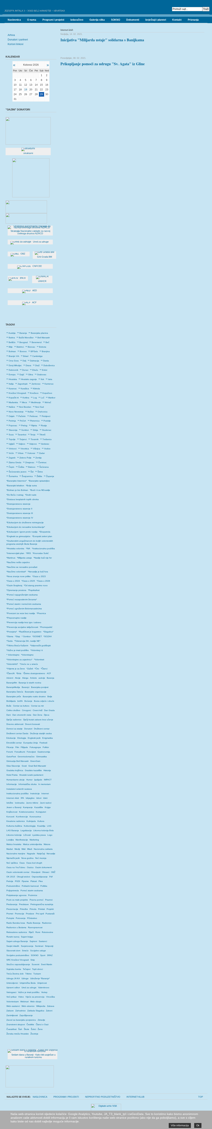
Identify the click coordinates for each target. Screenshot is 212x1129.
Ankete (33, 678)
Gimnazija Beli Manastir (17, 761)
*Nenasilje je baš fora (38, 571)
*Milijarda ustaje (24, 558)
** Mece (23, 402)
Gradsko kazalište (33, 770)
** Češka (20, 467)
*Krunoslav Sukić (41, 553)
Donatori (28, 729)
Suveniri (35, 964)
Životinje (34, 1034)
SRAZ (50, 955)
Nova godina (27, 858)
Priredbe (24, 909)
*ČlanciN (10, 673)
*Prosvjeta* (11, 632)
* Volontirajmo (12, 655)
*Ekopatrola (44, 532)
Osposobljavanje (40, 877)
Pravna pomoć (36, 900)
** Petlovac (32, 416)
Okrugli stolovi (23, 877)
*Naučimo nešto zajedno (18, 562)
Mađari (9, 849)
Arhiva (11, 35)
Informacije (11, 784)
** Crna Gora (12, 361)
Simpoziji (49, 946)
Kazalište (38, 807)
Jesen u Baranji (13, 807)
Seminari (39, 946)
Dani (8, 715)
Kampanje (28, 807)
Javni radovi (45, 803)
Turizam (37, 974)
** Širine (39, 472)
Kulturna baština (14, 826)
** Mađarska (12, 402)
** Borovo (22, 351)
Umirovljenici (12, 983)
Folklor (46, 747)
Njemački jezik (13, 858)
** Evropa (11, 374)
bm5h (20, 701)
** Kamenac (48, 384)
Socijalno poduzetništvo (17, 955)
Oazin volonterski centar (17, 872)
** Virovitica (23, 448)
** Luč (41, 397)
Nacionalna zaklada (43, 849)
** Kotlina (24, 397)
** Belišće (11, 342)
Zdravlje (41, 1020)
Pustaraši (50, 913)
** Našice (10, 407)
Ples (41, 881)
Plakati (33, 881)
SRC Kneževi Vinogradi (17, 960)
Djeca (46, 715)
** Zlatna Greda (13, 462)
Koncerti (10, 816)
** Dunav (24, 370)
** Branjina (45, 351)
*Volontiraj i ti (36, 650)
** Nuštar (29, 412)
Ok (197, 1125)
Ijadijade (38, 780)
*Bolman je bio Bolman (17, 490)
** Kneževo (33, 393)
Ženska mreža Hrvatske (17, 1034)
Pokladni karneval (30, 886)
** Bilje (9, 347)
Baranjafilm (11, 683)
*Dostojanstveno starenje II (19, 509)
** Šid (31, 472)
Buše (8, 706)
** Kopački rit (12, 397)
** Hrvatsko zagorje (28, 379)
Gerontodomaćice (26, 756)
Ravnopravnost (35, 927)
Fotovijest (31, 752)
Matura (47, 844)
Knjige (48, 807)
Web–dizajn (35, 1001)
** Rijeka (33, 425)
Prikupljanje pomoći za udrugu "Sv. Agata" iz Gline (102, 63)
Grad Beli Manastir (37, 766)
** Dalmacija (33, 361)
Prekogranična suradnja (41, 904)
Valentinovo (43, 987)
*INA (28, 548)
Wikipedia (40, 1006)
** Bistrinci (19, 347)
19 (25, 89)
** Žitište (38, 476)
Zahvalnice (20, 1010)
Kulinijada (31, 821)
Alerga (25, 678)
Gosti (24, 766)
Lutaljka (10, 840)
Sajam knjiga (27, 937)
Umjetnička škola (28, 983)
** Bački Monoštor (25, 337)
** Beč (46, 342)
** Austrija (11, 333)
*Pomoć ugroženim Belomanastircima (24, 608)
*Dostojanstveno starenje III (19, 513)
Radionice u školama (16, 927)
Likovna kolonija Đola (43, 830)
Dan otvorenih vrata (21, 715)
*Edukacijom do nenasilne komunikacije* (25, 527)
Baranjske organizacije (35, 692)
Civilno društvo (13, 710)
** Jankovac (35, 384)
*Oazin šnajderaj (14, 585)
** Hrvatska (11, 379)
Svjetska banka (13, 969)
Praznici (49, 900)
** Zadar (41, 453)
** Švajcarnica (26, 476)
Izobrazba (19, 803)
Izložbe (9, 803)
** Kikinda (35, 388)
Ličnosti (27, 835)
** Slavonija (11, 430)
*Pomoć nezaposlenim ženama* (21, 599)
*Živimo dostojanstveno (34, 673)
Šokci (33, 1029)
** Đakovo (30, 467)
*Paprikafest (34, 590)
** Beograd (22, 342)
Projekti (50, 909)
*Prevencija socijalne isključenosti (22, 627)
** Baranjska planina (38, 333)
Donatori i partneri (18, 39)
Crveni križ (37, 710)
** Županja (49, 476)
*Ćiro (37, 668)
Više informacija (180, 1125)
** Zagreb (11, 458)
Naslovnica (40, 1097)
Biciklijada (11, 701)
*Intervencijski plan (15, 553)
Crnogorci (26, 710)
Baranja (50, 678)
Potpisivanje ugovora (16, 895)
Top (200, 1097)
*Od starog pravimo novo (36, 585)
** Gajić (20, 374)
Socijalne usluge (38, 950)
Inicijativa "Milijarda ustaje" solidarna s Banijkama (102, 40)
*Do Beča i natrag (14, 495)
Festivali (43, 743)
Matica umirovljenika (32, 844)
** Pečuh (22, 421)
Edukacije (11, 738)
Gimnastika (41, 756)
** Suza (10, 434)
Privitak (41, 909)
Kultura (40, 821)
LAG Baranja (12, 830)
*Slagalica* (48, 632)
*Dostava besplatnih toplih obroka (22, 499)
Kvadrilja (41, 826)
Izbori (38, 798)
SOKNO (35, 955)
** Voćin (10, 453)
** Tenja (31, 434)
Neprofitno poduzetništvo (102, 1097)
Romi (37, 932)
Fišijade (24, 747)
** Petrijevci (45, 416)
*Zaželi (29, 668)
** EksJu (34, 370)
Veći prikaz (11, 997)
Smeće (25, 950)
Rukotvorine (47, 932)
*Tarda (9, 641)
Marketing (34, 840)
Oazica (30, 867)
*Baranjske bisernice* (16, 481)
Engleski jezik (34, 738)
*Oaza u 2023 (39, 576)
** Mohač (46, 402)
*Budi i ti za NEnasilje (40, 490)
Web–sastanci (13, 1006)
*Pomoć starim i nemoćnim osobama (23, 604)
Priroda (33, 909)
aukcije (42, 678)
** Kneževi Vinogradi (16, 393)
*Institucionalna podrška (43, 548)
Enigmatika (47, 738)
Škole (26, 1029)
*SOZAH (47, 636)
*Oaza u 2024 (13, 581)
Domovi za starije (14, 729)
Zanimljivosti (12, 1015)
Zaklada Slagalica (35, 1010)
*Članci (44, 668)
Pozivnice (32, 895)
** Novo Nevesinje (15, 412)
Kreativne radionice (15, 821)
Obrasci (45, 872)
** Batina (10, 337)
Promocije (19, 913)
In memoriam (44, 784)
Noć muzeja (40, 858)
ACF (49, 673)
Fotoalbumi (19, 752)
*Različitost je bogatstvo (30, 632)
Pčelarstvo (32, 918)
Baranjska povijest (39, 687)
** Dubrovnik (12, 370)
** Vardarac (44, 444)
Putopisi (10, 918)
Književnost (11, 812)
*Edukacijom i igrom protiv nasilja (21, 532)
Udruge (25, 978)
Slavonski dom (13, 950)
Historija (47, 770)
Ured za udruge (29, 987)
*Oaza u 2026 (43, 581)
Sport (42, 955)
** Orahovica (41, 412)
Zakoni (49, 1010)
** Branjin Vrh (12, 356)
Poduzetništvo (13, 886)
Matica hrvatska (13, 844)
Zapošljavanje (26, 1015)
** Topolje (11, 439)
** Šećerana (43, 467)
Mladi (29, 849)
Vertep (44, 992)
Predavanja (11, 904)
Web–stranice (28, 1006)
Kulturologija (30, 826)
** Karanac (11, 388)
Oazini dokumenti (43, 867)
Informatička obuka (27, 784)
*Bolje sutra (31, 485)
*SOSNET (37, 636)
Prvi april (40, 913)
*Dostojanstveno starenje (18, 504)
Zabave (10, 1010)
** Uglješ (10, 444)
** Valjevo (20, 444)
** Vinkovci (11, 448)
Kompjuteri (41, 812)
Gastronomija (43, 752)
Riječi (31, 932)
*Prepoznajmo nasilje (16, 618)
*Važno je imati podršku (17, 650)
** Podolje (46, 421)
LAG (49, 826)
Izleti (45, 798)
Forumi (9, 752)
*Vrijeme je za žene (15, 668)
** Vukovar (30, 453)
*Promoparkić (46, 627)
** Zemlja (37, 458)
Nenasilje (51, 853)
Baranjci (25, 687)
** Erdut (43, 370)
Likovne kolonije (14, 835)
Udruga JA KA (13, 978)
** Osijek (10, 416)
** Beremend (35, 342)
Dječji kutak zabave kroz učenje (38, 719)
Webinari (24, 1001)
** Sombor (24, 430)
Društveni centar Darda (17, 733)
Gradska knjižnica (14, 770)
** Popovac (11, 425)
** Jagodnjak (21, 384)
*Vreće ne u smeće (29, 664)
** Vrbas (19, 453)
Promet (9, 913)
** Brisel (24, 356)
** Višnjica (35, 448)
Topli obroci (37, 969)
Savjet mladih (12, 946)
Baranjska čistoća (14, 692)
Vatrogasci (11, 992)
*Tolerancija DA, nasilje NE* (27, 641)
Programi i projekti (66, 1097)
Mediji (17, 849)
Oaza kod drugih (34, 863)
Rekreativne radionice (16, 932)
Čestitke (30, 1024)
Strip (32, 960)
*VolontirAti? (12, 664)
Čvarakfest (11, 1029)
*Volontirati (39, 659)
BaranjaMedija (13, 687)
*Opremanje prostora (16, 590)
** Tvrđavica (46, 439)
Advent (9, 678)
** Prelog (23, 425)
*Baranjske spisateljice (39, 481)
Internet (45, 793)
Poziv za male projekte (17, 900)
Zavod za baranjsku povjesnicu (21, 1020)
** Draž (36, 365)
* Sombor (26, 636)
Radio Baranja (33, 923)
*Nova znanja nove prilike (18, 576)
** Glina (29, 374)
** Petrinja (11, 421)
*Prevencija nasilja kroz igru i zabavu (23, 622)
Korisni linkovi (15, 44)
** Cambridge (36, 356)
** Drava (27, 365)
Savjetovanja (27, 946)
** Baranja (22, 333)
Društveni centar (41, 729)
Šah (20, 1029)
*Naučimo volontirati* (16, 571)
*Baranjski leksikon (15, 485)
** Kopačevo (46, 393)
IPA (22, 798)
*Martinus (10, 558)
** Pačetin (21, 416)
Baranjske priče (13, 696)
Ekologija (21, 738)
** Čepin (10, 467)
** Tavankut (20, 434)
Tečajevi (26, 969)
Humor (29, 780)
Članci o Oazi (42, 1024)
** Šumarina (12, 476)
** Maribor (50, 397)
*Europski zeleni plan (42, 536)
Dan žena (37, 715)
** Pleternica (34, 421)
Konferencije (22, 816)
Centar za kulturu (21, 706)
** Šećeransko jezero (16, 472)
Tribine (28, 974)
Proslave (30, 913)
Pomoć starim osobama (31, 890)
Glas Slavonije (13, 766)
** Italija (10, 384)
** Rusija (43, 425)
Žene (40, 1029)
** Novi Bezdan (24, 407)
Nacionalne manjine (15, 853)
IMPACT (48, 780)
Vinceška (50, 997)
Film (17, 747)
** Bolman (11, 351)
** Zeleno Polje (24, 458)
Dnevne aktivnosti (14, 724)
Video (21, 997)
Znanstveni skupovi (15, 1024)
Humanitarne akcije (15, 780)
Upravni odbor (13, 987)
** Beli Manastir (42, 337)
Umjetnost (42, 983)
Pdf (51, 877)
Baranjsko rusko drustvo (34, 696)
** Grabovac (40, 374)
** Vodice (46, 448)
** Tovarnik (33, 439)
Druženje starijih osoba (41, 733)
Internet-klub (135, 1097)
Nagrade (31, 853)
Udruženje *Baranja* (40, 978)
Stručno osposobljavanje (18, 964)
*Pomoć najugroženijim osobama (22, 595)
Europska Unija (30, 743)
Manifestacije (22, 840)
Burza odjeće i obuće (44, 701)
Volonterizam (12, 1001)
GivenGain (35, 761)
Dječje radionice (14, 719)
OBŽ (53, 872)
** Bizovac (30, 347)
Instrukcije (35, 793)
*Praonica (41, 613)
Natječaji (41, 853)
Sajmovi (33, 941)
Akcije (17, 678)
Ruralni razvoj (12, 937)
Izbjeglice (30, 798)
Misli (23, 849)
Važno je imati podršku (29, 992)
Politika (43, 886)
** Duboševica (48, 365)
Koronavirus (35, 816)
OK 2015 (10, 877)
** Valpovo (32, 444)
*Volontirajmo (27, 655)
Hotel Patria (12, 775)
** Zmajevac (28, 462)
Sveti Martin (46, 964)
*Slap (17, 636)
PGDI (17, 881)
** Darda (45, 361)
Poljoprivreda (12, 890)
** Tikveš (41, 434)
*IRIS (28, 553)
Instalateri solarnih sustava (19, 789)
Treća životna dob (15, 974)
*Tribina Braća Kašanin (17, 645)
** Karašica (23, 388)
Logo (49, 835)
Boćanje (28, 701)
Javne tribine (32, 803)
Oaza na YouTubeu (15, 867)
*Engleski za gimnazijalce (18, 536)
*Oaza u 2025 (28, 581)
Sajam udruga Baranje (17, 941)
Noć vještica (12, 863)
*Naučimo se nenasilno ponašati (21, 567)
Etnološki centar (14, 743)
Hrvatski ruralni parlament (31, 775)
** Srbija (34, 430)
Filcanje (10, 747)
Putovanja (20, 918)
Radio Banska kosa (15, 923)
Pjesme (25, 881)
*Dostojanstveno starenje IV (19, 518)
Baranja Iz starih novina (30, 683)
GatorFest (11, 756)
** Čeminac (41, 462)
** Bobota (41, 347)
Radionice (47, 923)
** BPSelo (33, 351)
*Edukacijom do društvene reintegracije (25, 522)
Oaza (22, 863)
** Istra (49, 379)
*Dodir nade (30, 495)
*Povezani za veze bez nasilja (20, 613)
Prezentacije (12, 909)
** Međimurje (35, 402)
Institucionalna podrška (17, 793)
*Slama (9, 636)
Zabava (50, 1006)
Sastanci (43, 941)
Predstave (24, 904)
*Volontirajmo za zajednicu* (19, 659)
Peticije (9, 881)
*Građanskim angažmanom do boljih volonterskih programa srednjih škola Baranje (29, 542)
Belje (49, 696)
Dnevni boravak (32, 724)
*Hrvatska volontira (15, 548)
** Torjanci (22, 439)
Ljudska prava (39, 835)
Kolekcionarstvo (26, 812)
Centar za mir (37, 706)
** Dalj (23, 361)
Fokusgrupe (35, 747)
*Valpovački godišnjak (40, 645)
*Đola (18, 673)
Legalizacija (26, 830)
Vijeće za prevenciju (35, 997)
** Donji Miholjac (14, 365)
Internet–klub (12, 798)
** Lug (34, 397)
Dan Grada (49, 710)
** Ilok (41, 379)
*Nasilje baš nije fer (43, 558)
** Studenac (45, 430)
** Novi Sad (38, 407)
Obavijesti (35, 872)
